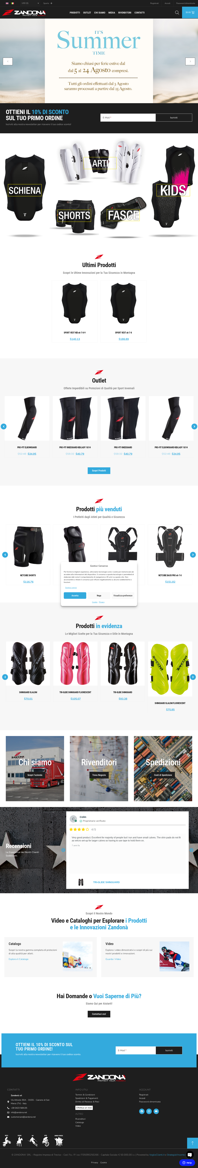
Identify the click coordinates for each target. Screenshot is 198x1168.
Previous (63, 850)
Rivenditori (124, 12)
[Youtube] (156, 1111)
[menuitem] (7, 3)
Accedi (167, 3)
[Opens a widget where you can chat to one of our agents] (187, 1163)
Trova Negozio (99, 775)
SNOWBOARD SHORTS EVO (109, 882)
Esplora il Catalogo (18, 959)
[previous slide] (8, 61)
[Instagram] (149, 1111)
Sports (46, 3)
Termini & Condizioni (85, 1095)
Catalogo (79, 1122)
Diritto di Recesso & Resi (87, 1102)
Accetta (75, 595)
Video (78, 1126)
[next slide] (190, 61)
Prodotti (75, 12)
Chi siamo (99, 12)
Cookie (94, 602)
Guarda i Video (113, 959)
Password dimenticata (185, 3)
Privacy (102, 602)
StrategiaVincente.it (177, 1154)
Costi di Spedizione (163, 775)
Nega (99, 595)
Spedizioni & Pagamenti (86, 1098)
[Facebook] (142, 1111)
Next (191, 850)
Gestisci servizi (71, 587)
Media (111, 12)
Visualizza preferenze (122, 595)
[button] (4, 426)
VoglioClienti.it (157, 1154)
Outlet (87, 12)
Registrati (154, 3)
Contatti (140, 12)
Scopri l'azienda (35, 775)
